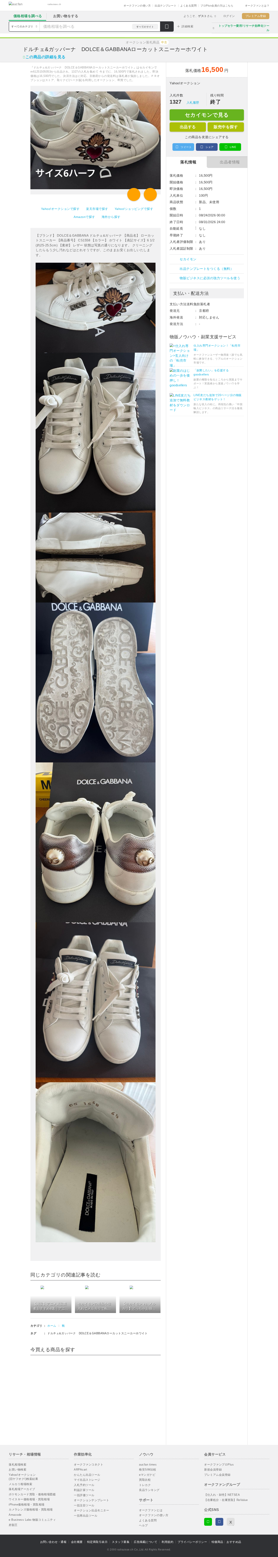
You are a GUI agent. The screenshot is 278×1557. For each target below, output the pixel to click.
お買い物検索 (17, 1469)
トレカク (145, 1485)
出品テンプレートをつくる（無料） (206, 269)
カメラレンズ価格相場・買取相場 (31, 1509)
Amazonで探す (84, 217)
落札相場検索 (17, 1464)
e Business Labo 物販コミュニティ (32, 1519)
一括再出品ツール (85, 1515)
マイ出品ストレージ (87, 1479)
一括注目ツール (84, 1505)
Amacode (15, 1514)
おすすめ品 (234, 1542)
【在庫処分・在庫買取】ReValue (226, 1500)
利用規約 (167, 1542)
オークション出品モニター (91, 1510)
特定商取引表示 (97, 1542)
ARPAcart (80, 1469)
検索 (166, 27)
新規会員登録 (213, 1469)
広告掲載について (145, 1542)
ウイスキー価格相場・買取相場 (29, 1499)
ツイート (186, 147)
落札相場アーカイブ (22, 1489)
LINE (233, 147)
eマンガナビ (147, 1474)
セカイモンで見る (207, 115)
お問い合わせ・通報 (53, 1542)
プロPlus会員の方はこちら (216, 5)
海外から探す (111, 217)
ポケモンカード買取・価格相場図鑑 (32, 1494)
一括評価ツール (84, 1495)
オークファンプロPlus (219, 1464)
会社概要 (77, 1542)
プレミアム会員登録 (217, 1474)
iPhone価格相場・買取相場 (27, 1504)
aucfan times (148, 1464)
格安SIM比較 (147, 1469)
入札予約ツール (84, 1485)
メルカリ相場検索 (20, 1484)
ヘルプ (143, 1525)
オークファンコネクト (88, 1464)
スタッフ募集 (120, 1542)
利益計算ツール (84, 1490)
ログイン (229, 16)
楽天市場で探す (97, 209)
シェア (209, 147)
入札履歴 (193, 102)
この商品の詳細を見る (45, 57)
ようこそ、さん (198, 16)
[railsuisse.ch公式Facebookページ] (219, 1522)
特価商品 (217, 1542)
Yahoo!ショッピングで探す (134, 209)
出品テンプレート (165, 5)
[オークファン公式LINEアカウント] (208, 1522)
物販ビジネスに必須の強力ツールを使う (210, 278)
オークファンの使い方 (137, 5)
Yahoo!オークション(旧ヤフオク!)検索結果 (23, 1477)
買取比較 (145, 1479)
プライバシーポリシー (192, 1542)
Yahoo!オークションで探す (60, 209)
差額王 (13, 1525)
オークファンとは (150, 1510)
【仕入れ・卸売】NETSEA (222, 1494)
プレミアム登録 (255, 16)
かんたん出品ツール (87, 1474)
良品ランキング (149, 1490)
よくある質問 (188, 5)
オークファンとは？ (257, 5)
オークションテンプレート (91, 1500)
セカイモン (188, 259)
